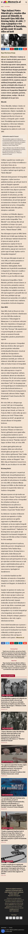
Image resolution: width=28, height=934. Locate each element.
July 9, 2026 (4, 842)
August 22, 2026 (4, 709)
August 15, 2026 (4, 775)
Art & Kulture (7, 6)
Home (2, 6)
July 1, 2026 (4, 875)
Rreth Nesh (3, 927)
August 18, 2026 (4, 742)
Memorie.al (4, 929)
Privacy (10, 927)
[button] (2, 931)
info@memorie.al (14, 909)
